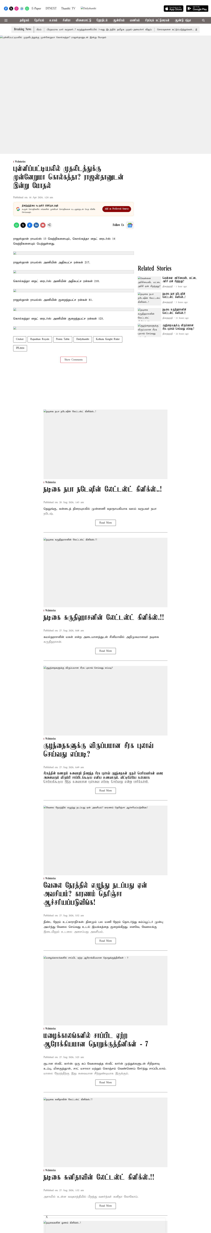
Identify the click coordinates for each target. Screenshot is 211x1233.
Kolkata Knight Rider (108, 339)
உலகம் (53, 20)
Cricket (19, 339)
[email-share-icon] (42, 227)
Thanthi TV (68, 8)
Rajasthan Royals (39, 339)
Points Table (62, 339)
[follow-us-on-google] (130, 225)
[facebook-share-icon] (29, 227)
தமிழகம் (24, 20)
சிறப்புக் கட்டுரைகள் (157, 20)
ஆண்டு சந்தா (183, 20)
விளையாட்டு (83, 20)
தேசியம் (39, 20)
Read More (105, 522)
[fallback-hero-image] (149, 283)
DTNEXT (51, 8)
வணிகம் (135, 20)
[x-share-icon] (23, 227)
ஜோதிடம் (102, 20)
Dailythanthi (82, 339)
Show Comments (73, 359)
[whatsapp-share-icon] (16, 227)
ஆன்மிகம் (119, 20)
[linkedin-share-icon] (36, 227)
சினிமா (67, 20)
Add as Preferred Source (117, 209)
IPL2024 (20, 348)
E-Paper (36, 8)
